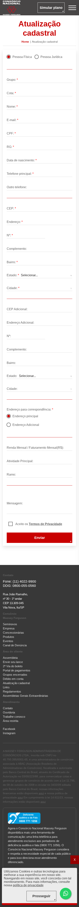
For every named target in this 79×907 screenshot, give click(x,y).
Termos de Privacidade (45, 524)
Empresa (8, 628)
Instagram (9, 733)
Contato (8, 708)
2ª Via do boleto (12, 666)
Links (6, 687)
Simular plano (51, 8)
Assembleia (10, 657)
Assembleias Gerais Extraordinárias (25, 695)
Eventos (8, 641)
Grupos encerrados (15, 674)
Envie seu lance (13, 662)
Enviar (39, 538)
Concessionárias (13, 632)
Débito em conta (13, 678)
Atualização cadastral (16, 683)
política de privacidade (28, 885)
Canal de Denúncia (15, 645)
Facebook (9, 729)
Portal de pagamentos (16, 670)
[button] (65, 893)
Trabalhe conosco (14, 716)
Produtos (8, 636)
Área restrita (10, 720)
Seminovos (10, 624)
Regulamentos (12, 691)
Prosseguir (41, 896)
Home (25, 41)
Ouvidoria (9, 712)
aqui (41, 793)
